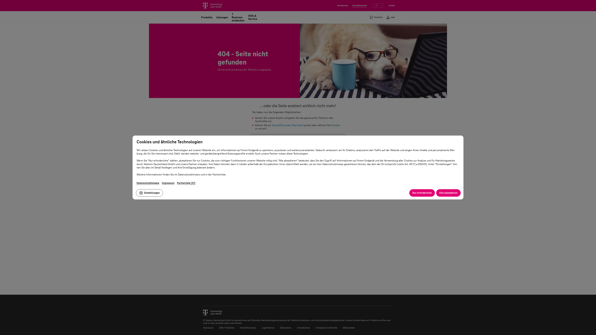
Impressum (168, 183)
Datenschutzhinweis (148, 183)
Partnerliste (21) (186, 183)
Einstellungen (152, 192)
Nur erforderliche (422, 192)
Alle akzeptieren (448, 192)
